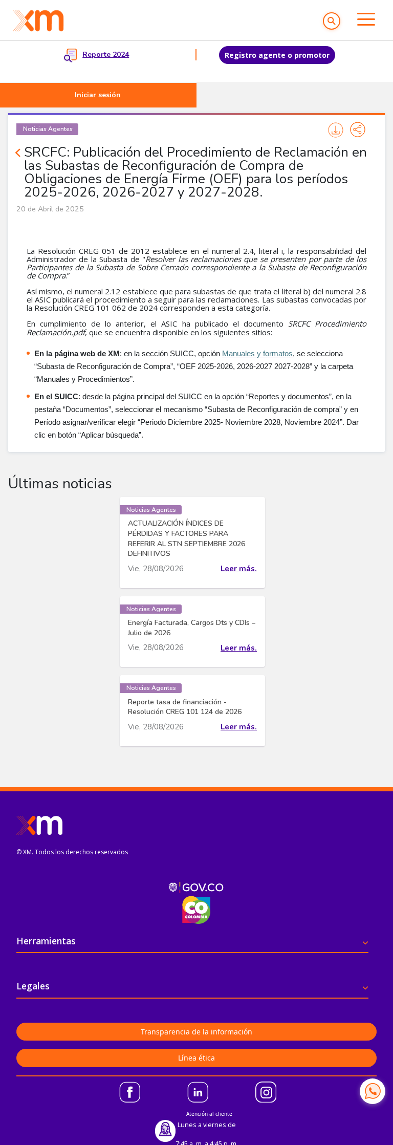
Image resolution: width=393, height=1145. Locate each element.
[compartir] (357, 129)
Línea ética (196, 1058)
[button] (331, 21)
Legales (33, 986)
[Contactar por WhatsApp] (372, 1091)
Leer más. (239, 569)
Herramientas (46, 941)
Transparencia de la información (196, 1031)
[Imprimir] (335, 130)
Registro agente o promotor (277, 55)
